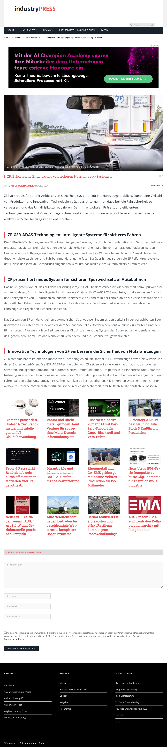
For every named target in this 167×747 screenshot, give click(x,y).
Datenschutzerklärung (15, 639)
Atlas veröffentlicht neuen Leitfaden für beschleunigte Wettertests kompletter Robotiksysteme (62, 525)
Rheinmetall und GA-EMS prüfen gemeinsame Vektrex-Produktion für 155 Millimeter (103, 476)
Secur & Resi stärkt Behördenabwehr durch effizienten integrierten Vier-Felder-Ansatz (22, 476)
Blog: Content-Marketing (127, 682)
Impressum (9, 685)
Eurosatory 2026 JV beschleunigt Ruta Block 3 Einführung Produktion (143, 426)
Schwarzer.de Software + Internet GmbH (25, 743)
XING (118, 721)
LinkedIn (119, 715)
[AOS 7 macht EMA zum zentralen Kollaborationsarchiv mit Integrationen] (145, 505)
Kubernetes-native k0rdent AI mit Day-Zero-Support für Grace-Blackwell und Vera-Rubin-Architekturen (104, 428)
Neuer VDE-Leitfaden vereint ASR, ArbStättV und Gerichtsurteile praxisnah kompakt (21, 525)
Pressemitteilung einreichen (77, 30)
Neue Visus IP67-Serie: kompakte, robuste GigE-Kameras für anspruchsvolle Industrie (144, 476)
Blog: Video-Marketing (126, 689)
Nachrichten (29, 30)
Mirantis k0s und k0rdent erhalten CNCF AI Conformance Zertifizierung (63, 474)
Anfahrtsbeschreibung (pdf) (17, 691)
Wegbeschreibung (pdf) (15, 711)
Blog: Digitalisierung (124, 695)
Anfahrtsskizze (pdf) (13, 698)
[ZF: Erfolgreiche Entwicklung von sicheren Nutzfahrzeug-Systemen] (83, 133)
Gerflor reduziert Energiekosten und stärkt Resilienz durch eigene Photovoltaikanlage (104, 525)
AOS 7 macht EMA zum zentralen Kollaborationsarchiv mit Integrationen (145, 523)
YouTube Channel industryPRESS (131, 708)
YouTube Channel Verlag (127, 702)
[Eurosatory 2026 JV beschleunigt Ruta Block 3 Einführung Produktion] (145, 408)
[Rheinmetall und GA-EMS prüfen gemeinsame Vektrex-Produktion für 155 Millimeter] (104, 456)
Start (10, 30)
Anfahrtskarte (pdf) (13, 704)
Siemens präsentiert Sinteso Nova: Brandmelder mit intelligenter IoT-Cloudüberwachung (22, 428)
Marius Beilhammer (21, 185)
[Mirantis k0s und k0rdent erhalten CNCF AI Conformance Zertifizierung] (63, 456)
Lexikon (48, 30)
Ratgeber (64, 702)
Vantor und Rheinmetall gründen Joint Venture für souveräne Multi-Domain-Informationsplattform (63, 428)
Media (104, 30)
